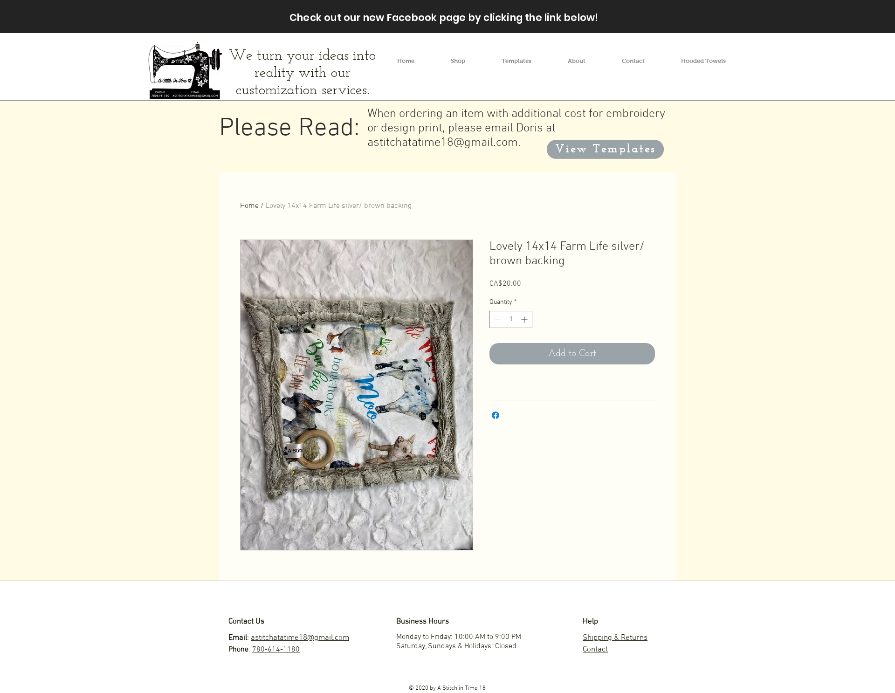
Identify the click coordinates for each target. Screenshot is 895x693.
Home (249, 206)
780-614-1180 (276, 649)
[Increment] (525, 319)
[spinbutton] (511, 319)
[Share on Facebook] (495, 415)
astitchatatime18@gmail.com (442, 143)
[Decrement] (497, 319)
